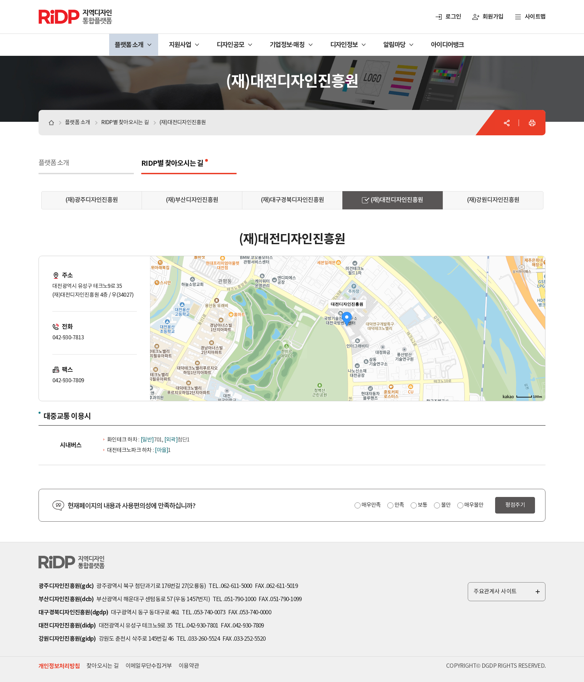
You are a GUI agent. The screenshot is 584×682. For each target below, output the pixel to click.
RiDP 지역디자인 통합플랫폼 (67, 12)
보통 (422, 505)
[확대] (537, 316)
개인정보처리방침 (59, 666)
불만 (446, 505)
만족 (399, 505)
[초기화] (537, 340)
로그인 (453, 16)
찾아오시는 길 (103, 666)
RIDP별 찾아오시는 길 (172, 163)
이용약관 (188, 666)
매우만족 (371, 505)
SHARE (506, 122)
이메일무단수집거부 (148, 666)
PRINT (532, 122)
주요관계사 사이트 (507, 594)
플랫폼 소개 (54, 163)
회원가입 (493, 16)
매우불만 (473, 505)
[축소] (537, 327)
